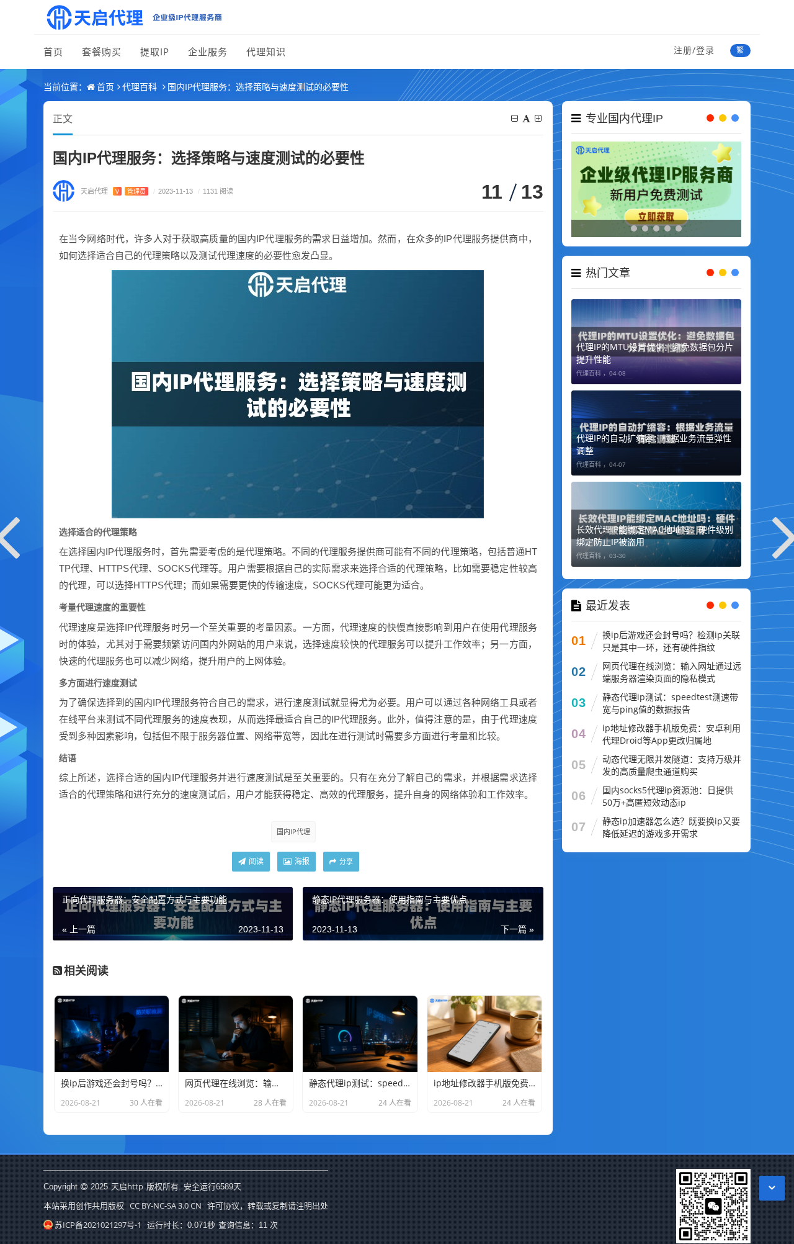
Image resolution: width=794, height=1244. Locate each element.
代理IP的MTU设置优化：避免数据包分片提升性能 (654, 353)
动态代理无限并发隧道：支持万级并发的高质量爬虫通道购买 (671, 765)
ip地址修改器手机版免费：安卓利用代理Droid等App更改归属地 (671, 734)
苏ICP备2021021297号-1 (98, 1224)
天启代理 (113, 191)
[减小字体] (515, 118)
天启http (127, 1186)
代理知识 (266, 51)
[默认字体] (527, 118)
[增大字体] (539, 118)
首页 (53, 51)
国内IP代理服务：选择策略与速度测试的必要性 (258, 86)
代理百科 (139, 86)
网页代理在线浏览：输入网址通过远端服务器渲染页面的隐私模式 (671, 672)
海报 (301, 861)
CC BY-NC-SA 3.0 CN (166, 1205)
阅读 (255, 861)
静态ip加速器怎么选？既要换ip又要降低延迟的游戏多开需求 (671, 827)
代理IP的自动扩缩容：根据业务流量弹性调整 (653, 444)
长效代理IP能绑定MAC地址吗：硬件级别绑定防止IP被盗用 (654, 535)
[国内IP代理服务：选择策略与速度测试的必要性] (298, 393)
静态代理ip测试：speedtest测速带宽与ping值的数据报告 (670, 703)
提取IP (154, 51)
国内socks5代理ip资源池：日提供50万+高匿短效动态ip (667, 796)
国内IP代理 (293, 831)
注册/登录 (694, 50)
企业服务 (208, 51)
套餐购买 (102, 51)
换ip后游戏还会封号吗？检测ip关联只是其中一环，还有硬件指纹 (671, 641)
